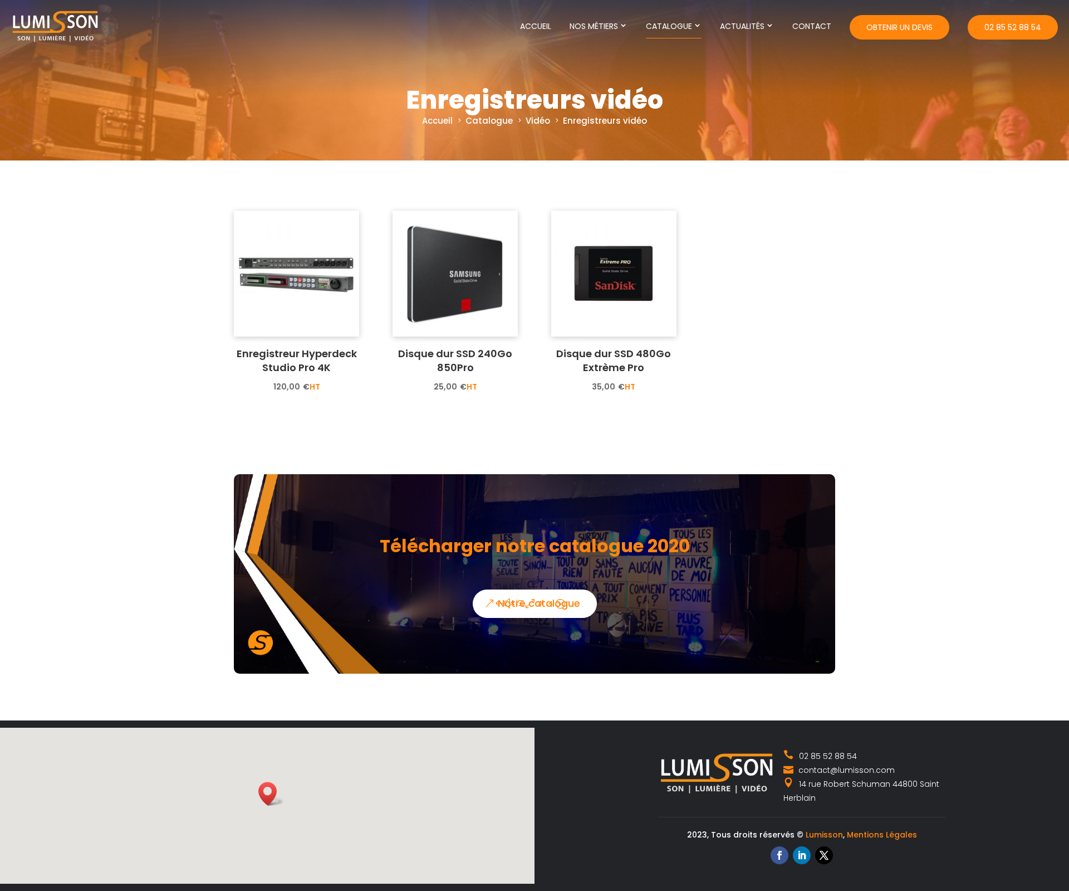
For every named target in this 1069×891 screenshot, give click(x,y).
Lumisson (824, 834)
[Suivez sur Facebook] (779, 855)
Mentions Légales (882, 834)
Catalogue (669, 26)
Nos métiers (594, 26)
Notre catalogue (539, 603)
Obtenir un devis (899, 27)
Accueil (535, 26)
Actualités (742, 26)
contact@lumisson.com (845, 770)
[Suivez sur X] (824, 855)
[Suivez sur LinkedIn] (802, 855)
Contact (811, 26)
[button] (271, 794)
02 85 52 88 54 (1012, 27)
